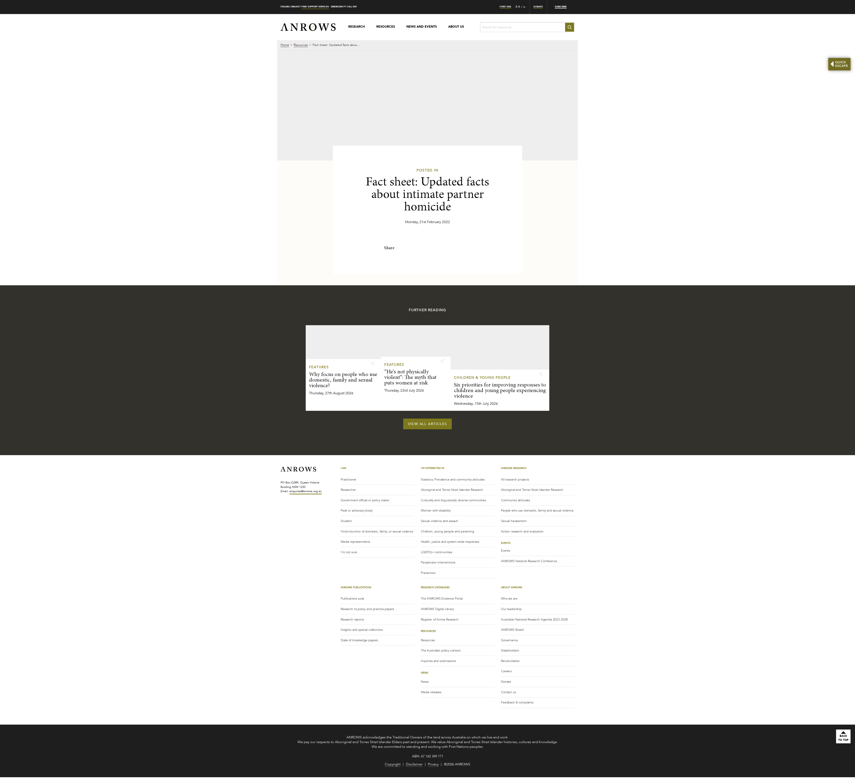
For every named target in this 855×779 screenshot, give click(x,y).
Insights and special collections (362, 630)
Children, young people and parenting (447, 531)
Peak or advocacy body (357, 510)
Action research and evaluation (522, 531)
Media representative (355, 542)
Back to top (843, 738)
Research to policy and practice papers (367, 609)
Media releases (431, 692)
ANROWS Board (512, 630)
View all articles (427, 423)
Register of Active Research (439, 619)
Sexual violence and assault (439, 521)
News (424, 682)
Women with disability (436, 510)
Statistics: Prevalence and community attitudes (453, 479)
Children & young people (482, 377)
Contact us (508, 692)
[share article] (372, 364)
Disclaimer (414, 765)
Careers (506, 671)
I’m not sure (349, 552)
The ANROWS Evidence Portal (442, 598)
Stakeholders (510, 650)
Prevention (428, 573)
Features (319, 367)
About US (456, 27)
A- (524, 7)
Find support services (315, 6)
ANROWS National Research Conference (529, 561)
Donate (506, 682)
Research (356, 27)
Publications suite (352, 598)
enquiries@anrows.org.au (305, 491)
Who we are (509, 598)
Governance (509, 640)
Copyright (393, 765)
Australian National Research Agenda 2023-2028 (534, 619)
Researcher (348, 490)
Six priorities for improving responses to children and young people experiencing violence (500, 390)
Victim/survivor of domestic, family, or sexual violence (377, 531)
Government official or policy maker (365, 500)
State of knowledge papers (359, 640)
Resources (385, 27)
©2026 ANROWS (457, 765)
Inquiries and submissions (438, 661)
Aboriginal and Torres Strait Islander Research (452, 490)
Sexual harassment (513, 521)
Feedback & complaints (517, 702)
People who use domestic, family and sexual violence (537, 510)
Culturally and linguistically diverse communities (453, 500)
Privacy (433, 765)
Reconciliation (510, 661)
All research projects (515, 479)
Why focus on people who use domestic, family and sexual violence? (343, 380)
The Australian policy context (441, 650)
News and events (421, 27)
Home (285, 45)
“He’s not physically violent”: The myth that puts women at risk (410, 377)
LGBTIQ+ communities (436, 552)
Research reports (352, 619)
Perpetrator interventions (438, 562)
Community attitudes (515, 500)
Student (346, 521)
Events (505, 551)
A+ (517, 7)
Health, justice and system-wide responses (450, 542)
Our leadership (511, 609)
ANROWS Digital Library (437, 609)
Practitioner (348, 479)
